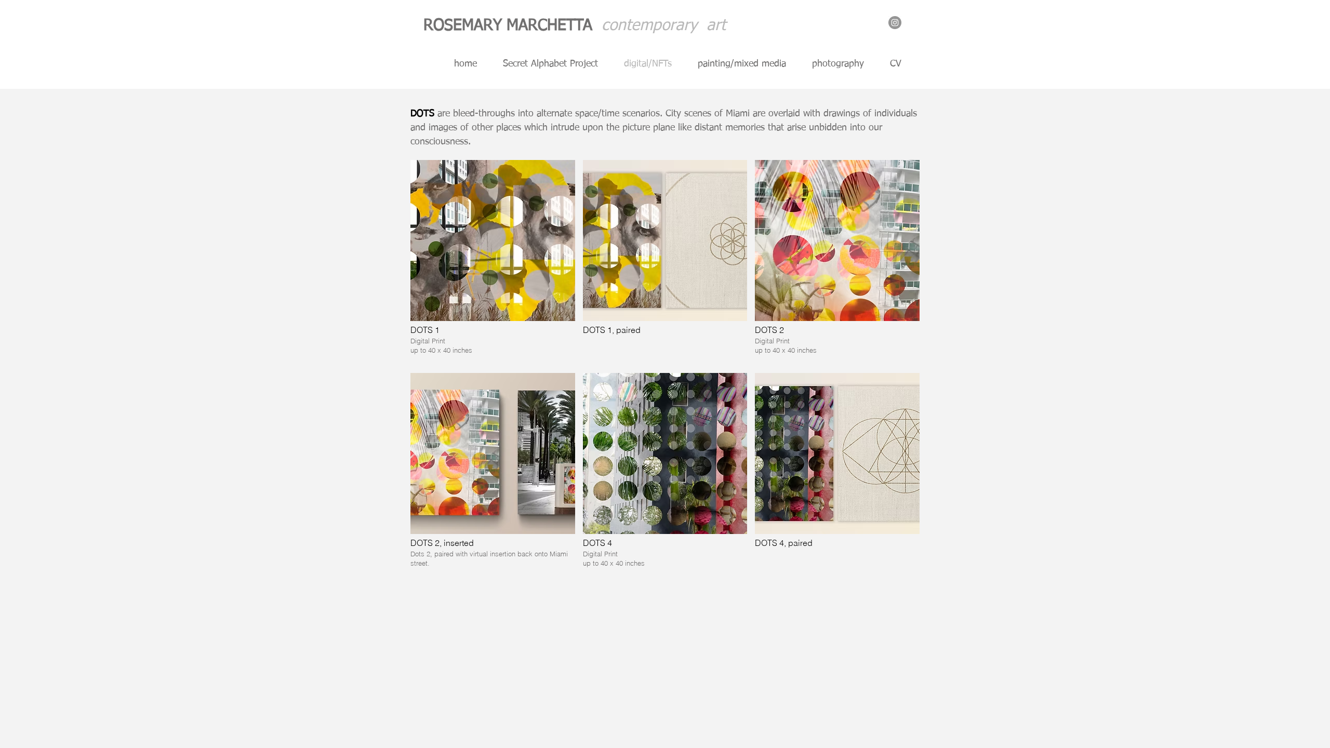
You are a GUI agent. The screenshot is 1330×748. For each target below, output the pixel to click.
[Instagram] (894, 22)
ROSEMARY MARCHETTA (512, 26)
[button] (492, 262)
